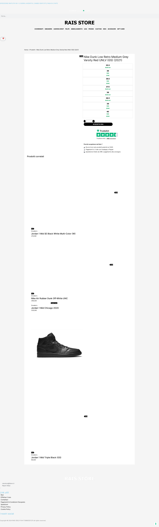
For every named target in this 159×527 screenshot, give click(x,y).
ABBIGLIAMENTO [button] (77, 29)
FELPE (67, 29)
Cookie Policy (5, 509)
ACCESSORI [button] (112, 29)
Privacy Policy (6, 507)
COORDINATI (39, 29)
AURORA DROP (59, 29)
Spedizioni (4, 504)
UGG (85, 29)
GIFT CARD (121, 29)
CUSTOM (98, 29)
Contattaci (4, 500)
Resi (2, 495)
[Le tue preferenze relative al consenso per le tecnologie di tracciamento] (156, 524)
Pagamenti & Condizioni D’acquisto (13, 502)
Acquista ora (98, 124)
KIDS (104, 29)
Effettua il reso (6, 497)
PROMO (91, 29)
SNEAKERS (48, 29)
